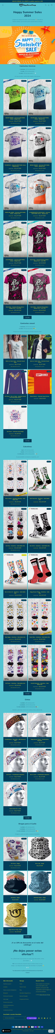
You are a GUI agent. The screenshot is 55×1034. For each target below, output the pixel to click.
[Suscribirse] (24, 1018)
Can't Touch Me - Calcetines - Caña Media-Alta (40, 499)
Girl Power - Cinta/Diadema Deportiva (15, 774)
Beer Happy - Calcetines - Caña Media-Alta (15, 637)
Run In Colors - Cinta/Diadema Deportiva (39, 774)
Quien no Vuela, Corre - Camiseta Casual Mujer (15, 362)
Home (21, 983)
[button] (2, 5)
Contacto (5, 987)
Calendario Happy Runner (25, 993)
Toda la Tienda (23, 987)
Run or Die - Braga (39, 863)
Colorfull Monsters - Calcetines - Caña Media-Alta (40, 684)
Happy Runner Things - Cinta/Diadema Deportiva (40, 740)
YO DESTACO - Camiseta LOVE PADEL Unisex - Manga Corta (15, 166)
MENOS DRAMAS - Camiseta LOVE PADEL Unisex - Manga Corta (39, 166)
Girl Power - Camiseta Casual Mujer (15, 431)
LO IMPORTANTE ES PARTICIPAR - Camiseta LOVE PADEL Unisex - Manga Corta (39, 213)
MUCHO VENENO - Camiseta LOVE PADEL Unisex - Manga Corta (15, 118)
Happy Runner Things (45, 994)
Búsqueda (5, 993)
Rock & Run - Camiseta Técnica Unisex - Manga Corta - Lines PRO (15, 307)
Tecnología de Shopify (19, 1029)
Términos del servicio (8, 1002)
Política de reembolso (28, 1029)
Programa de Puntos (24, 999)
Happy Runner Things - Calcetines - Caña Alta (39, 592)
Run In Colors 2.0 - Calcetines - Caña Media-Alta (15, 592)
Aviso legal (32, 1030)
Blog (21, 990)
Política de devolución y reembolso (8, 1006)
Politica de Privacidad (8, 996)
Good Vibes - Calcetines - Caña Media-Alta (40, 637)
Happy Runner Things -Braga (15, 929)
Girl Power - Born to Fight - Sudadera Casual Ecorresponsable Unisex (15, 397)
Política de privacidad (37, 1029)
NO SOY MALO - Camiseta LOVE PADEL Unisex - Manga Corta (40, 118)
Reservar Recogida (24, 996)
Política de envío (26, 1030)
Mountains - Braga (15, 897)
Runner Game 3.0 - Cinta (15, 808)
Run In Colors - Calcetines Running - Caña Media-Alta (15, 499)
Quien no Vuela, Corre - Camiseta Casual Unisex (39, 362)
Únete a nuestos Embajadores (9, 990)
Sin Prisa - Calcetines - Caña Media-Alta (15, 545)
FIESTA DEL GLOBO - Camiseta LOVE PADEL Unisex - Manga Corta (15, 213)
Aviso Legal (5, 999)
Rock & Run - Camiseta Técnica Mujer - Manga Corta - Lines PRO (40, 307)
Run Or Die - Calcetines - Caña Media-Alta (40, 545)
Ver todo (27, 317)
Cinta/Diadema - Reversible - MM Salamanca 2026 (15, 740)
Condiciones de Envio (8, 1010)
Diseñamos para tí (7, 983)
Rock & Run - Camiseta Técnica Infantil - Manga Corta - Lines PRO (39, 260)
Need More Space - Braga (40, 897)
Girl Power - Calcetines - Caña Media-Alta (15, 683)
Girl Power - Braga (15, 863)
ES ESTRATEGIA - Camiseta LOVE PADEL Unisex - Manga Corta (15, 260)
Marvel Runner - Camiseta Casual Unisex (39, 396)
